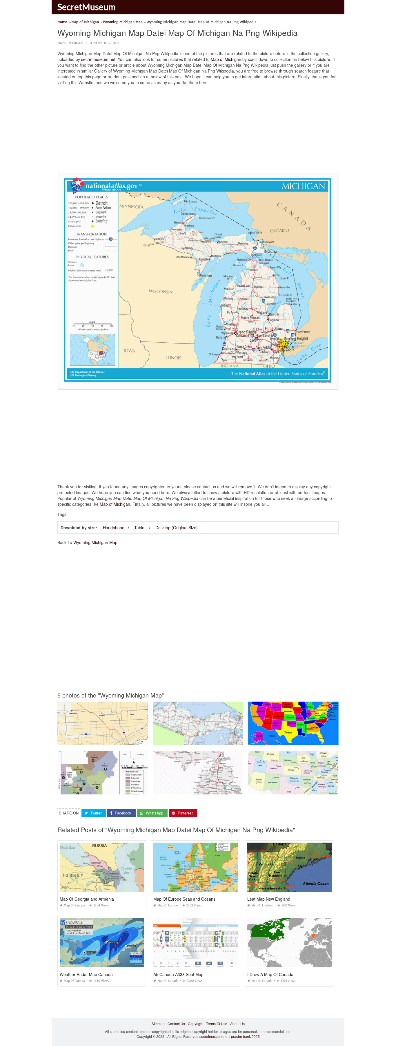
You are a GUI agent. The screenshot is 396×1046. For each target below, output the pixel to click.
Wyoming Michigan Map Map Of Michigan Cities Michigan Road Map (208, 789)
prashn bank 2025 (245, 1036)
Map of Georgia (74, 905)
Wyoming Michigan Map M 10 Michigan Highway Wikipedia (105, 739)
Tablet (140, 527)
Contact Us (176, 1023)
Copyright (195, 1023)
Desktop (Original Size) (176, 527)
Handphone (113, 527)
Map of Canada (74, 981)
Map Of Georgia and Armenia (87, 899)
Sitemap (158, 1023)
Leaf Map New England (268, 899)
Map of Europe (167, 905)
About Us (237, 1023)
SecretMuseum (86, 6)
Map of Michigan (70, 43)
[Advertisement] (198, 130)
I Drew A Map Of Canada (270, 974)
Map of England (262, 905)
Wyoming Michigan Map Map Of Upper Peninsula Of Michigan (203, 739)
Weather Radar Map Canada (86, 974)
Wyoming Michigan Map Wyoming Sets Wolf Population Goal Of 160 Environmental (124, 789)
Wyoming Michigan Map (95, 542)
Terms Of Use (216, 1023)
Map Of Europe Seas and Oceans (184, 899)
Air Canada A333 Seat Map (178, 974)
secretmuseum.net (98, 59)
